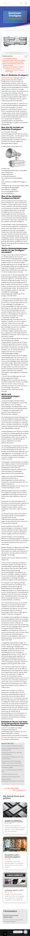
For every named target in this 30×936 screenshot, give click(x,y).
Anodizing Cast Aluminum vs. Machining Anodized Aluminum (14, 821)
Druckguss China (15, 933)
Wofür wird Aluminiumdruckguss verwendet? (13, 67)
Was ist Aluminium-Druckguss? (10, 58)
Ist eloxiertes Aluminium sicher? (9, 774)
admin (12, 18)
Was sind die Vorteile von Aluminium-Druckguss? (14, 60)
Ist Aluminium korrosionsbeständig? (10, 776)
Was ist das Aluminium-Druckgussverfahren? (13, 62)
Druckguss (4, 737)
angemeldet (12, 920)
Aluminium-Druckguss (7, 77)
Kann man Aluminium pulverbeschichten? (11, 746)
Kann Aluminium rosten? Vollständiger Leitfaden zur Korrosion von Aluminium (13, 856)
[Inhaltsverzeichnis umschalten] (25, 56)
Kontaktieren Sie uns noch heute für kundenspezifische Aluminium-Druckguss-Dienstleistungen (14, 70)
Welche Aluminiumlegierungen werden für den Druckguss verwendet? (13, 64)
